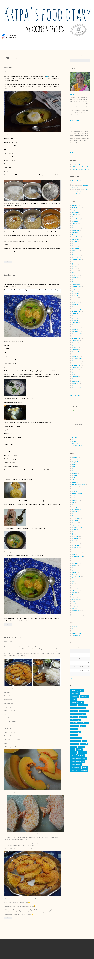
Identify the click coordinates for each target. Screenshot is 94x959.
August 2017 (75, 367)
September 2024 (76, 208)
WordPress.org (76, 635)
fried (73, 514)
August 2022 (75, 239)
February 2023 (76, 228)
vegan (73, 613)
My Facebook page (75, 395)
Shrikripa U (75, 181)
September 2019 (76, 311)
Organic (73, 747)
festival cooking (83, 711)
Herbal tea (75, 523)
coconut (74, 487)
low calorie (74, 729)
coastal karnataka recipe (78, 484)
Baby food (75, 462)
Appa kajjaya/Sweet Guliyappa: (81, 169)
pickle (73, 574)
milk (84, 741)
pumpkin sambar (76, 577)
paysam (74, 572)
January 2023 (75, 230)
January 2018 (75, 356)
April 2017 (75, 376)
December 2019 (76, 307)
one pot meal (74, 744)
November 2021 (76, 257)
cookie (74, 496)
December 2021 (76, 255)
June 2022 (75, 244)
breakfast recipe (75, 693)
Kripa (72, 94)
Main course (75, 547)
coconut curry (76, 489)
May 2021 (75, 268)
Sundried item (76, 599)
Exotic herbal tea (76, 509)
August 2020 (75, 289)
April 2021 (75, 271)
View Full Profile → (75, 120)
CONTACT (53, 46)
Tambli (74, 602)
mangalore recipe (75, 741)
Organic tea (75, 568)
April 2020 (75, 298)
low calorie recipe (75, 732)
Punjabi (74, 579)
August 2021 (75, 262)
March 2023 (75, 226)
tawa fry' (74, 604)
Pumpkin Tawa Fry (13, 637)
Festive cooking (76, 511)
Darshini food (76, 500)
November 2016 (76, 388)
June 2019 (75, 318)
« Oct (71, 678)
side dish (74, 592)
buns (50, 76)
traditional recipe (75, 767)
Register (74, 626)
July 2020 (74, 291)
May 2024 (75, 212)
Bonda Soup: (10, 275)
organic (74, 565)
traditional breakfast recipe (78, 761)
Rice (73, 583)
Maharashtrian (76, 543)
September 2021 (76, 259)
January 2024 (75, 217)
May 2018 (75, 347)
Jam (73, 534)
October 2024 (76, 205)
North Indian (75, 563)
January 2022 (75, 253)
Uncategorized (76, 610)
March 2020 (75, 300)
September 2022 (76, 237)
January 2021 (75, 277)
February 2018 (76, 354)
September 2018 (76, 338)
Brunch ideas (74, 696)
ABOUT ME (27, 46)
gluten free (74, 717)
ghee (83, 714)
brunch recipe (84, 696)
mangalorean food (77, 552)
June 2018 (75, 345)
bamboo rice (75, 469)
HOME (34, 46)
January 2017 (75, 383)
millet (73, 554)
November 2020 (76, 282)
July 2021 (74, 264)
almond (73, 690)
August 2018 (75, 340)
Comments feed (76, 633)
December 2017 (76, 358)
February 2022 (76, 250)
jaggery (83, 726)
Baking (74, 464)
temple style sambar (77, 606)
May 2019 (75, 320)
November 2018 (76, 334)
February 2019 (76, 327)
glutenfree (82, 717)
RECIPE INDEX (44, 46)
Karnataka (75, 536)
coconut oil (75, 491)
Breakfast (74, 475)
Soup (73, 595)
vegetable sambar (76, 615)
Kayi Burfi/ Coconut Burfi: (79, 165)
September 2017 (76, 365)
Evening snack (76, 507)
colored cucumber (77, 493)
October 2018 (76, 336)
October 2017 (76, 363)
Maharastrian (75, 545)
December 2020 (76, 280)
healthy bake (74, 723)
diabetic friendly (82, 705)
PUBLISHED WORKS (65, 46)
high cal (74, 525)
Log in (74, 629)
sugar (73, 597)
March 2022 (75, 248)
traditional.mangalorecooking (78, 758)
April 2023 (75, 223)
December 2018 (76, 331)
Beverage (74, 471)
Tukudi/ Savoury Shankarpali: (80, 167)
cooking (74, 498)
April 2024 (75, 214)
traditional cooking (76, 764)
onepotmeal (84, 744)
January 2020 (75, 304)
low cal (74, 541)
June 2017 (75, 372)
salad (73, 586)
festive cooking (75, 714)
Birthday (74, 473)
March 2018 (75, 352)
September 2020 (76, 286)
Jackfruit (74, 532)
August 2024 (75, 210)
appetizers (75, 457)
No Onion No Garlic (77, 556)
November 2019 (76, 309)
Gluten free (75, 518)
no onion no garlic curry (78, 559)
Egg (73, 505)
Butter (74, 478)
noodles (74, 561)
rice (72, 750)
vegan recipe (74, 770)
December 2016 (76, 386)
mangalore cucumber (77, 550)
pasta (73, 570)
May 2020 (75, 295)
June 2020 (75, 293)
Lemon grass (75, 538)
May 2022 (75, 246)
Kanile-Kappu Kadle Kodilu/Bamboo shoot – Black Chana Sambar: (79, 192)
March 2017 (75, 379)
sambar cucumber (77, 588)
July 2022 (74, 241)
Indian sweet (75, 529)
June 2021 (75, 266)
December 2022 (76, 232)
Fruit (73, 516)
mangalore (74, 735)
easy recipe (74, 711)
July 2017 (74, 370)
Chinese (74, 480)
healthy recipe (84, 723)
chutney (74, 482)
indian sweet (74, 726)
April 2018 (75, 349)
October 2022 (76, 235)
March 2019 (75, 325)
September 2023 (76, 219)
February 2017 (76, 381)
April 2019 (75, 322)
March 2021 (75, 273)
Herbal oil (75, 520)
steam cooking (83, 752)
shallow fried (75, 590)
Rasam (74, 581)
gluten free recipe (75, 720)
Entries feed (75, 631)
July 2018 (74, 343)
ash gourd (75, 460)
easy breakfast (81, 708)
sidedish (79, 750)
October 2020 (76, 284)
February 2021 (76, 275)
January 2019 (75, 329)
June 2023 (75, 221)
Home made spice (77, 527)
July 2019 (74, 316)
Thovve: (8, 67)
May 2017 (75, 374)
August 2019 (75, 313)
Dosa (73, 502)
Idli (47, 76)
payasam (81, 747)
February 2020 (76, 302)
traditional (75, 608)
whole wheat (84, 770)
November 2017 (76, 361)
